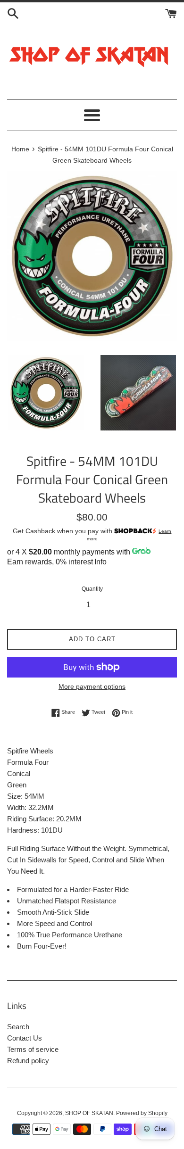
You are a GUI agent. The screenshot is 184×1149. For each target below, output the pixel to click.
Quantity (92, 589)
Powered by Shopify (141, 1113)
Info (100, 562)
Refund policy (28, 1061)
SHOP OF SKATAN (89, 1113)
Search (18, 1027)
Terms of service (33, 1049)
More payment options (92, 686)
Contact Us (24, 1038)
